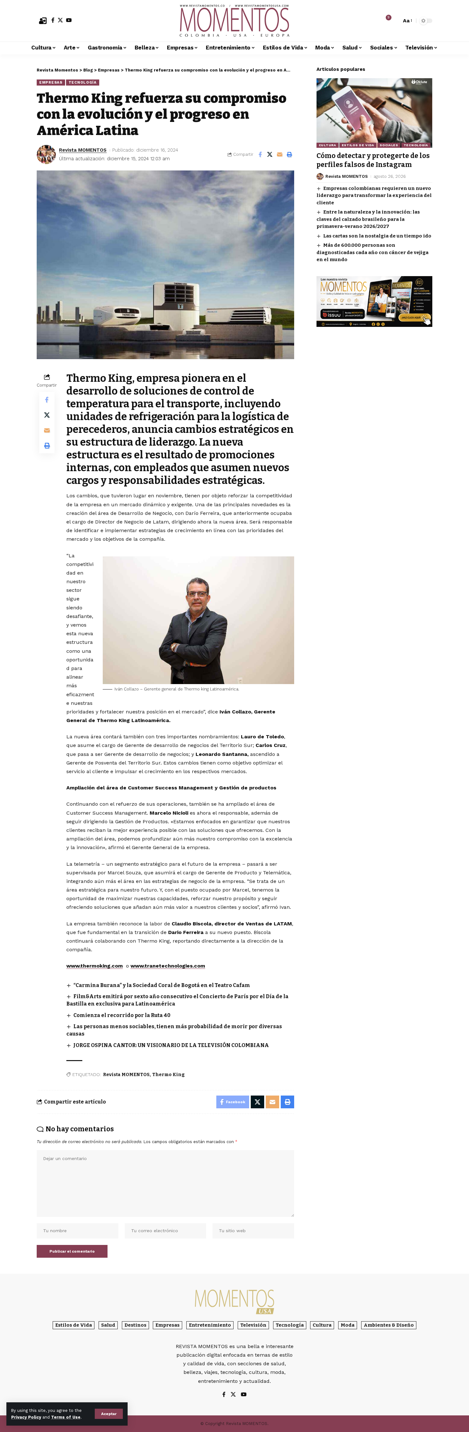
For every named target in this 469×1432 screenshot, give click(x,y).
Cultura (327, 145)
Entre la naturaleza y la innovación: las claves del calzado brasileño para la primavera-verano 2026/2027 (368, 219)
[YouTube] (68, 20)
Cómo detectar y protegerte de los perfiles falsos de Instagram (373, 160)
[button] (109, 1414)
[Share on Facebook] (260, 154)
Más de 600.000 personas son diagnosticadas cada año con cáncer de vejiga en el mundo (372, 252)
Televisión (253, 1325)
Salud (108, 1325)
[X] (60, 20)
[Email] (279, 154)
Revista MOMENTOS (83, 150)
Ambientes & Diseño (389, 1325)
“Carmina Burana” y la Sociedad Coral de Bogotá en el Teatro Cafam (161, 985)
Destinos (135, 1325)
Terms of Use (65, 1417)
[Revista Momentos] (234, 21)
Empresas (51, 82)
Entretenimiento (210, 1325)
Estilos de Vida (358, 145)
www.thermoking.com (94, 966)
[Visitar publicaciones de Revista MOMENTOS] (46, 154)
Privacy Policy (26, 1417)
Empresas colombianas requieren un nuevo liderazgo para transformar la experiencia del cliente (374, 195)
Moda (347, 1325)
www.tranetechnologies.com (167, 966)
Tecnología (83, 82)
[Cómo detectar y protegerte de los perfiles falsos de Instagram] (374, 113)
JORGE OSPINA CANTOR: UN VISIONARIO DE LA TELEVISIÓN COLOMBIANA (171, 1045)
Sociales (389, 145)
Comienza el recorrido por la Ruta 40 (121, 1015)
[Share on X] (269, 154)
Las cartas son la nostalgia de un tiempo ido (377, 236)
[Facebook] (53, 20)
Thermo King (168, 1074)
